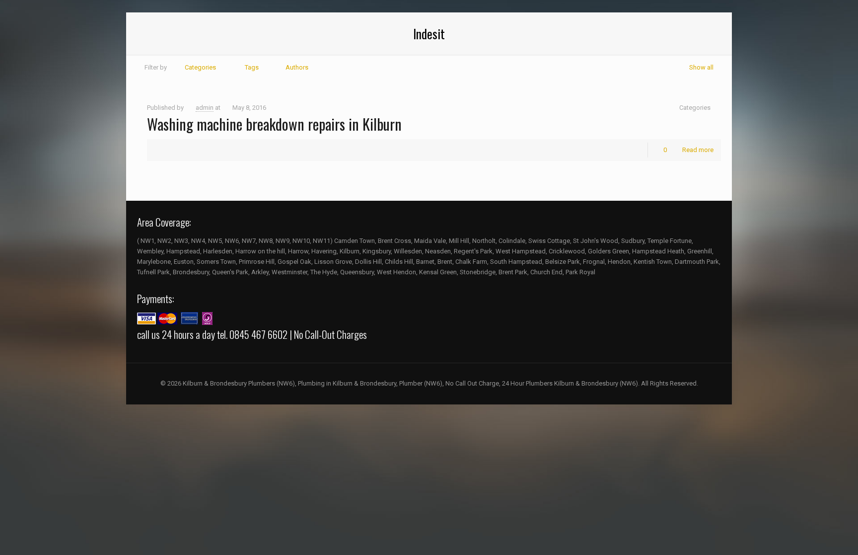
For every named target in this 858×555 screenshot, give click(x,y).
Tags (252, 67)
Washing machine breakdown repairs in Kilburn (274, 124)
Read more (698, 150)
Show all (701, 67)
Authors (297, 67)
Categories (200, 67)
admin (205, 107)
